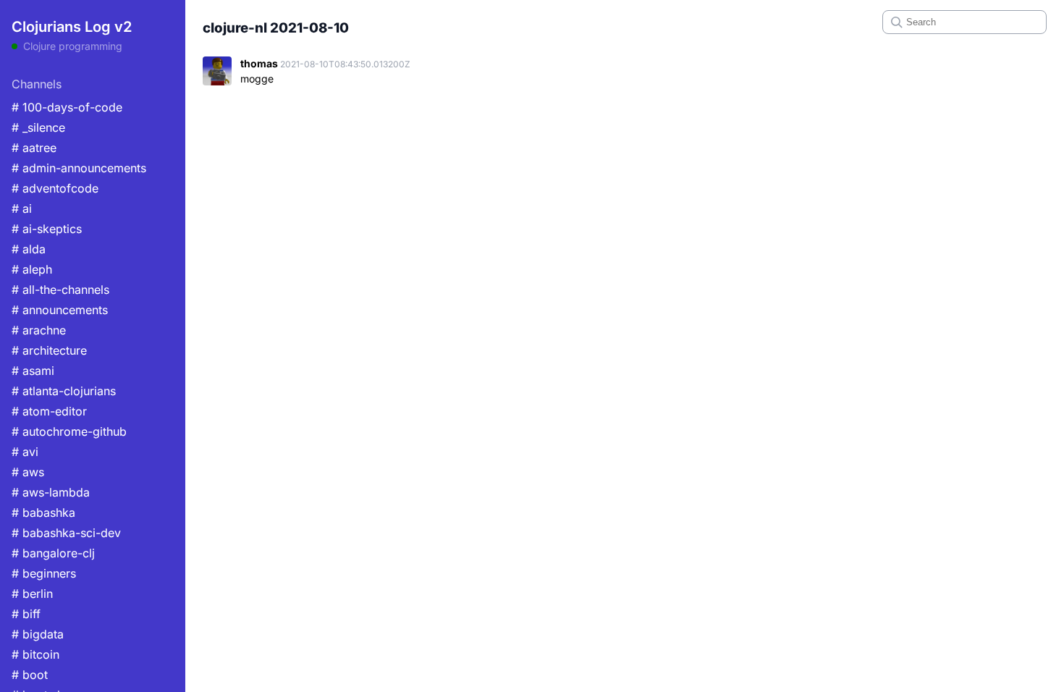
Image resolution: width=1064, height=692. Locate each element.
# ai (22, 208)
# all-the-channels (60, 289)
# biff (26, 614)
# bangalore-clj (53, 553)
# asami (33, 370)
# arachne (39, 330)
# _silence (38, 127)
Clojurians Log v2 (72, 26)
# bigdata (38, 634)
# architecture (49, 350)
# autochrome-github (69, 431)
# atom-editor (49, 411)
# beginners (44, 573)
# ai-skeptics (47, 228)
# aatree (34, 147)
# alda (29, 249)
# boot (30, 674)
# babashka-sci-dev (66, 533)
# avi (25, 451)
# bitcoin (35, 654)
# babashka (43, 512)
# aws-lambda (51, 492)
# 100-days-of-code (67, 107)
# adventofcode (55, 188)
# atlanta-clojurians (64, 391)
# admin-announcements (79, 168)
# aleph (32, 269)
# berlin (32, 593)
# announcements (60, 310)
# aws (28, 472)
